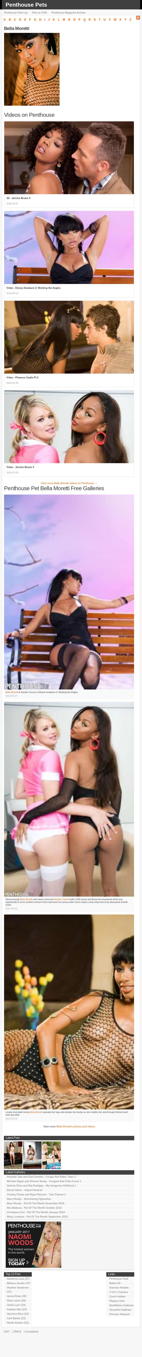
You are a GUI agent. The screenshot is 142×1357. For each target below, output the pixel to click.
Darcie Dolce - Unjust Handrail (24, 1190)
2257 (7, 1331)
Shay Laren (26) (16, 1300)
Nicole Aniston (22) (18, 1322)
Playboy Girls (117, 1300)
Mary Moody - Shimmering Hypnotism (29, 1198)
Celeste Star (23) (17, 1309)
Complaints (31, 1331)
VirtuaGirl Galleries (120, 1309)
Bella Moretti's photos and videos (75, 1126)
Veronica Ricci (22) (18, 1313)
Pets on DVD (39, 12)
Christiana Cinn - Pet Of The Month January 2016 (36, 1212)
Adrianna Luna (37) (18, 1278)
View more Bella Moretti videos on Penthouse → (69, 483)
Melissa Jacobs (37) (18, 1283)
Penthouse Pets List (16, 12)
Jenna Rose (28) (16, 1296)
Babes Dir (115, 1283)
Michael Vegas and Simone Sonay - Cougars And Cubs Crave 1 (44, 1181)
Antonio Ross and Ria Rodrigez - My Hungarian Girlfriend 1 (41, 1185)
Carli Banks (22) (16, 1318)
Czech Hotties (117, 1296)
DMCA (17, 1331)
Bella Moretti (12, 692)
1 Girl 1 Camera (118, 1291)
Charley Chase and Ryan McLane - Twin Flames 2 (36, 1194)
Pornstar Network (119, 1314)
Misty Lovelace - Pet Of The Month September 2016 (37, 1216)
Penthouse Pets (26, 5)
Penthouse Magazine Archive (68, 12)
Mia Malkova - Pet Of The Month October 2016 (34, 1207)
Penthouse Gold (118, 1278)
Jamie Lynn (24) (16, 1304)
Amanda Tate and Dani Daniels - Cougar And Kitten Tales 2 (41, 1176)
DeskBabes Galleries (121, 1305)
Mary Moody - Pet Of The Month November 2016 (35, 1203)
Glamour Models (119, 1287)
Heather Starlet (61, 899)
